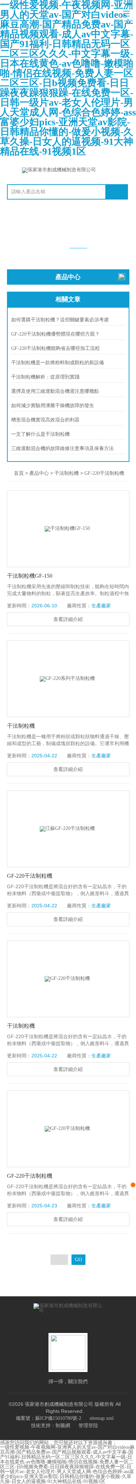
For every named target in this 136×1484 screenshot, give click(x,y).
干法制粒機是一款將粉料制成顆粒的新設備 (57, 362)
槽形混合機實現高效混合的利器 (45, 419)
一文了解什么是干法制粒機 (40, 434)
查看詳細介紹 (68, 619)
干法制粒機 (66, 473)
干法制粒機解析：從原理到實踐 (45, 377)
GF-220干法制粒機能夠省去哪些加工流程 (55, 348)
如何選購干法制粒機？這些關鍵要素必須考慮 (60, 319)
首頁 (19, 473)
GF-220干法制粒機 (104, 473)
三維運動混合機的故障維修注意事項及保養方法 (62, 448)
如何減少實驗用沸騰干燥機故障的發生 (52, 405)
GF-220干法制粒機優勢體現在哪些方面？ (55, 334)
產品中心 (39, 473)
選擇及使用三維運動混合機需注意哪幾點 (55, 391)
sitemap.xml (102, 1418)
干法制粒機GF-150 (29, 576)
